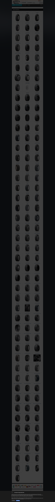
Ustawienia (13, 500)
